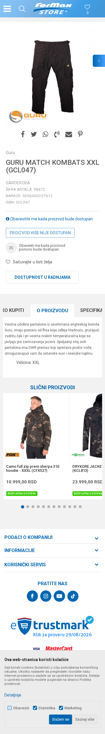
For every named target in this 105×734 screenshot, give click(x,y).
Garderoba (18, 183)
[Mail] (68, 134)
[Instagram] (45, 596)
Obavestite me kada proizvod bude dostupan (51, 219)
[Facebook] (23, 134)
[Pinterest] (80, 134)
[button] (22, 8)
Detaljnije (12, 695)
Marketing (73, 708)
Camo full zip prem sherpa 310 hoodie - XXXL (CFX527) (32, 469)
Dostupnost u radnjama (42, 277)
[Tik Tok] (72, 596)
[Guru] (28, 116)
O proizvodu (52, 310)
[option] (52, 77)
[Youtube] (59, 596)
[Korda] (78, 454)
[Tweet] (34, 134)
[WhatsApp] (45, 134)
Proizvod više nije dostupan (40, 233)
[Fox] (12, 454)
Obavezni (21, 708)
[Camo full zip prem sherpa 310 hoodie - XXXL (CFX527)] (36, 426)
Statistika (46, 708)
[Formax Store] (52, 9)
